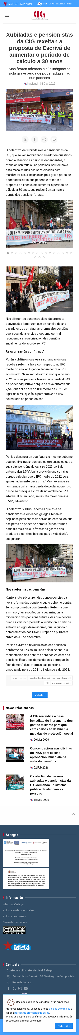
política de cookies (59, 1008)
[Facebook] (9, 988)
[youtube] (26, 988)
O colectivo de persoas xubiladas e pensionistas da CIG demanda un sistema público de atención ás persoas (50, 785)
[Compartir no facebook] (34, 139)
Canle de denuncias (15, 922)
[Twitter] (14, 988)
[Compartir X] (25, 139)
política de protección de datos (31, 1012)
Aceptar (64, 1025)
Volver (39, 694)
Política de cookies (14, 916)
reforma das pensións (61, 683)
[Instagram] (20, 988)
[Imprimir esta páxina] (53, 139)
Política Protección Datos (18, 910)
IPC (47, 683)
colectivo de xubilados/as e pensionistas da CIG (50, 678)
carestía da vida (19, 678)
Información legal (13, 904)
